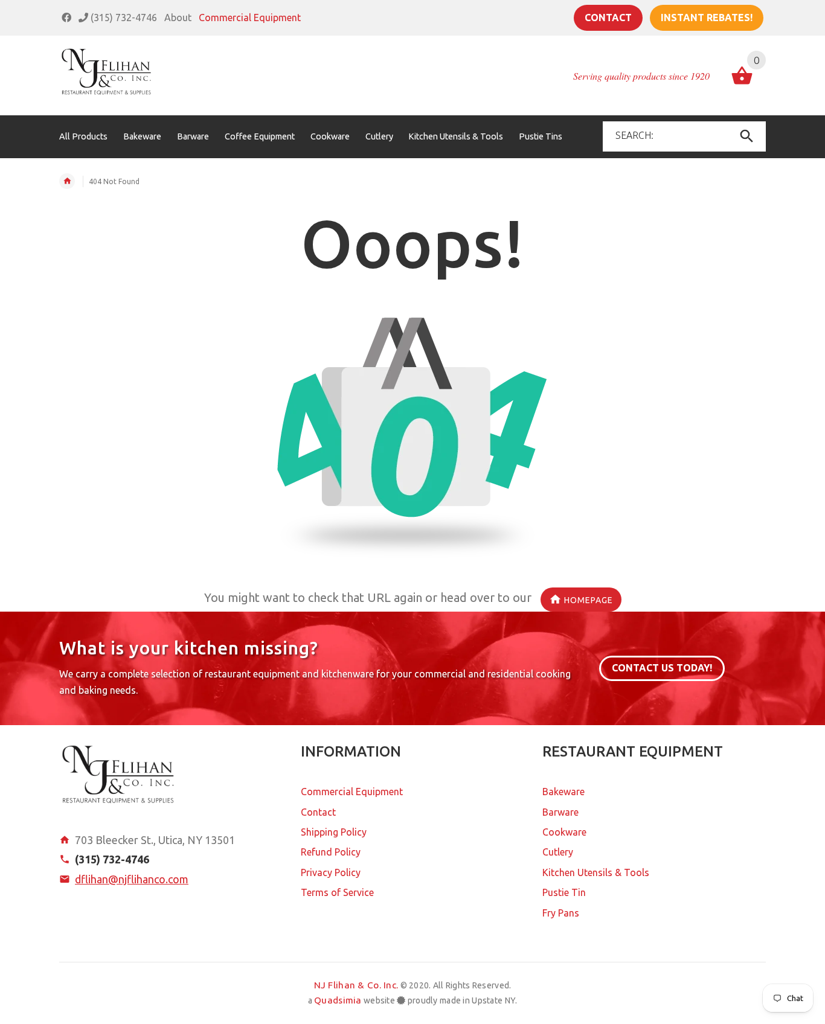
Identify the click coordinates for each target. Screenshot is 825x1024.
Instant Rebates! (707, 17)
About (177, 17)
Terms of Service (337, 892)
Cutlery (557, 851)
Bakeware (563, 791)
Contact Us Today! (662, 667)
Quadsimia (338, 1000)
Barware (560, 812)
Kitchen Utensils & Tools (595, 872)
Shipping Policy (334, 832)
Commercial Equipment (250, 17)
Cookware (564, 832)
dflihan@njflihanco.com (131, 879)
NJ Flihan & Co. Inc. (356, 985)
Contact (608, 17)
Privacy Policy (331, 872)
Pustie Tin (564, 892)
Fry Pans (560, 912)
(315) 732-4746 (122, 17)
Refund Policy (331, 851)
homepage (588, 600)
